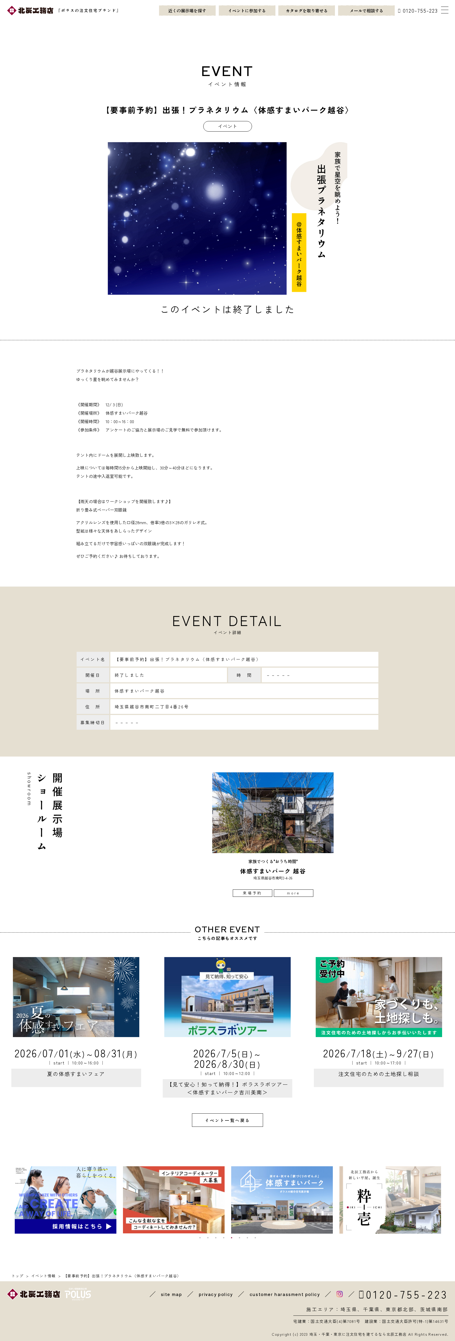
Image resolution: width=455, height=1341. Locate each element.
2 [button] (207, 1237)
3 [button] (215, 1237)
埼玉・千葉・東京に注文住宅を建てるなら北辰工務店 (358, 1334)
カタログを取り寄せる (307, 10)
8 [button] (255, 1237)
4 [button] (223, 1237)
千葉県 (371, 1309)
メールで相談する (366, 10)
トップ (17, 1275)
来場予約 (252, 892)
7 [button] (247, 1237)
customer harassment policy (285, 1294)
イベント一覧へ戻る (227, 1120)
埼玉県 (349, 1309)
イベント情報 (43, 1275)
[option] (273, 834)
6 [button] (239, 1237)
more (293, 892)
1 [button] (199, 1237)
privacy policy (216, 1294)
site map (171, 1294)
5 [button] (231, 1237)
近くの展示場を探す (187, 10)
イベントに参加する (247, 10)
